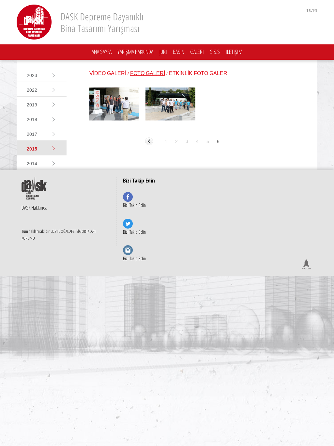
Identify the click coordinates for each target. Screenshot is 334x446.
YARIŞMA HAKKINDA (135, 52)
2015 (32, 148)
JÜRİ (163, 52)
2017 (32, 134)
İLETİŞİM (234, 52)
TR (308, 10)
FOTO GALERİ (147, 73)
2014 (32, 163)
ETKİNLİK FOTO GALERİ (199, 73)
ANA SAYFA (102, 52)
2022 (32, 90)
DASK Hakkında (34, 207)
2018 (32, 119)
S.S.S (215, 52)
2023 (32, 75)
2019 (32, 104)
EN (315, 10)
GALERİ (197, 52)
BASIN (178, 52)
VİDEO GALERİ (107, 73)
